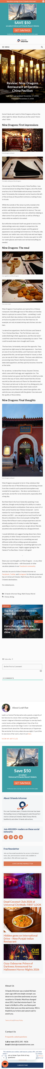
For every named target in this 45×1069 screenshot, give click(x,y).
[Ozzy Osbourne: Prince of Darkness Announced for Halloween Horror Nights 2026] (22, 959)
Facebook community (27, 566)
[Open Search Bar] (42, 47)
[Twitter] (16, 837)
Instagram (22, 574)
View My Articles (10, 739)
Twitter (12, 574)
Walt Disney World (28, 594)
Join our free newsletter (22, 863)
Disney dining (9, 597)
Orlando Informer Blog (12, 594)
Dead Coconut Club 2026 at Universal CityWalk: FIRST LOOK (22, 903)
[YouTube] (21, 837)
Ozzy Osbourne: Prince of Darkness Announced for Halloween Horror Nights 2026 (21, 966)
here (29, 734)
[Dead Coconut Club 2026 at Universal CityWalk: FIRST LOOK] (22, 897)
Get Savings (22, 30)
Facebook (5, 574)
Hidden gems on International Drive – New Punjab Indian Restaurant (21, 938)
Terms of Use (9, 1020)
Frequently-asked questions (16, 1037)
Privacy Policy (18, 1020)
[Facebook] (6, 837)
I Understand (22, 1065)
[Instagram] (11, 837)
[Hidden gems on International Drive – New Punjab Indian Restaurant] (22, 931)
